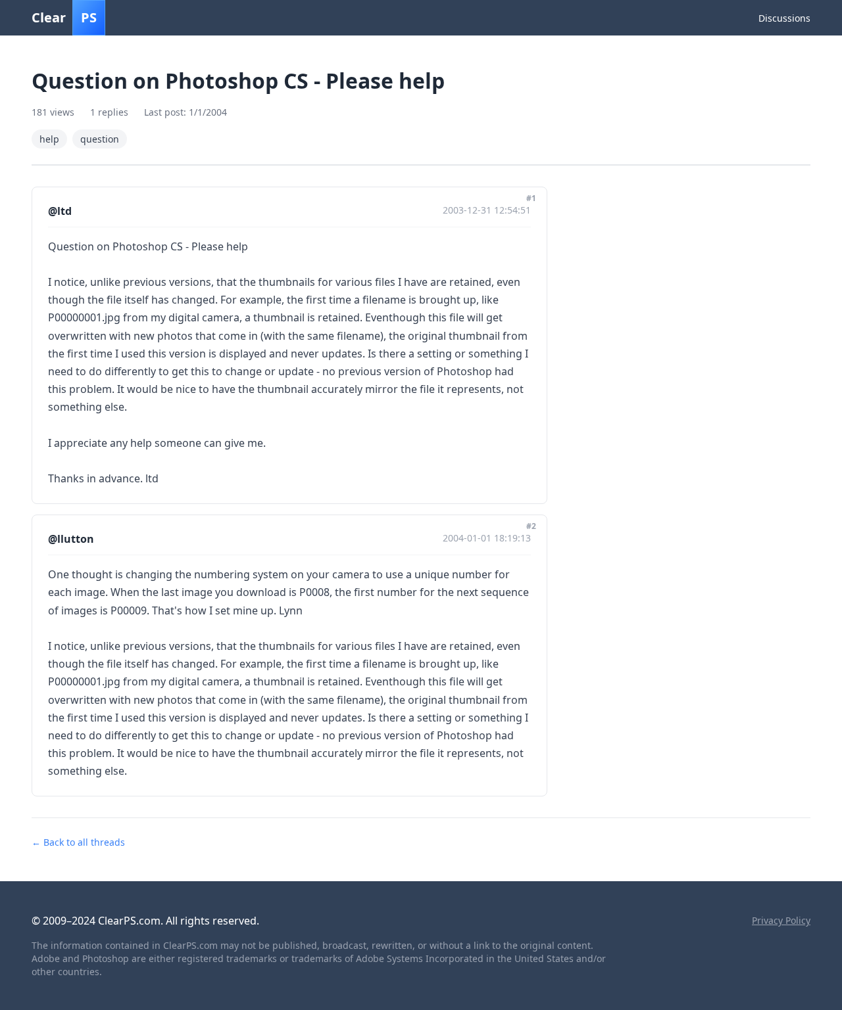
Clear (64, 17)
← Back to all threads (78, 842)
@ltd (60, 211)
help (49, 139)
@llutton (71, 539)
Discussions (784, 18)
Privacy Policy (781, 920)
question (99, 139)
